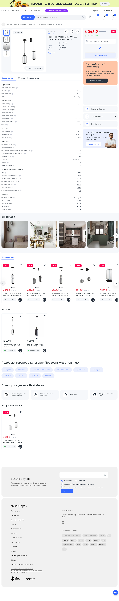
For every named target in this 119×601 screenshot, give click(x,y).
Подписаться (67, 491)
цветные (35, 376)
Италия (79, 94)
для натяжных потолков (41, 370)
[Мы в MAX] (63, 522)
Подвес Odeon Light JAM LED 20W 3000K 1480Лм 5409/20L (12, 294)
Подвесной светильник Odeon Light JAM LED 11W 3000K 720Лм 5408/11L (36, 294)
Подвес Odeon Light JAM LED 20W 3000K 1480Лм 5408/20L (61, 294)
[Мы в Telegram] (78, 522)
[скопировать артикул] (66, 43)
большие (7, 376)
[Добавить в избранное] (66, 31)
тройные (48, 376)
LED (80, 163)
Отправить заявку (96, 81)
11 (80, 166)
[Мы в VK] (70, 522)
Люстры (102, 536)
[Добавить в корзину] (20, 300)
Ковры (78, 545)
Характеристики (8, 78)
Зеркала (96, 540)
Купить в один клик (100, 55)
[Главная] (11, 17)
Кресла (73, 540)
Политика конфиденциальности (22, 565)
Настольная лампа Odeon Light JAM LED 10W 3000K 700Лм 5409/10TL (108, 294)
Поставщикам (15, 542)
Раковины (102, 545)
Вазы (103, 540)
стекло (79, 116)
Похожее (19, 32)
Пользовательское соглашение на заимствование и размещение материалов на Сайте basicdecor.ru (26, 570)
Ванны (85, 545)
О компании (5, 11)
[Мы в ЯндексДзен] (74, 522)
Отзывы (21, 78)
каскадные (96, 370)
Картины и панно (68, 545)
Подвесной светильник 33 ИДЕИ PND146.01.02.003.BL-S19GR (35, 345)
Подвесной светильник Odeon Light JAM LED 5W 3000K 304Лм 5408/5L (85, 294)
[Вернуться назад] (3, 24)
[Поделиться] (72, 31)
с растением (80, 370)
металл (79, 122)
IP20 (80, 190)
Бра (109, 536)
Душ (64, 549)
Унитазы (93, 545)
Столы (88, 540)
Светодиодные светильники (71, 536)
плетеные (21, 370)
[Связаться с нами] (115, 592)
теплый (79, 188)
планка (79, 185)
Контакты (14, 547)
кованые (21, 376)
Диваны (65, 540)
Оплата (13, 524)
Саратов (95, 11)
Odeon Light (62, 47)
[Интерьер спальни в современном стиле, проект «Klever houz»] (14, 234)
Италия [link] (61, 45)
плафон (79, 113)
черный (79, 104)
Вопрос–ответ (33, 78)
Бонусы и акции (16, 538)
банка (79, 125)
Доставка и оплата (17, 520)
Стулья (81, 540)
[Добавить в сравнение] (77, 31)
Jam (60, 50)
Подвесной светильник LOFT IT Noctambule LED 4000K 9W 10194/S (12, 345)
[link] (51, 31)
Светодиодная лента (90, 536)
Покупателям (15, 511)
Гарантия (14, 533)
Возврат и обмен (16, 529)
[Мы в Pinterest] (67, 522)
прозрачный (77, 119)
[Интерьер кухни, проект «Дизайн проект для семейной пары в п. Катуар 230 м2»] (72, 234)
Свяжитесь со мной (94, 144)
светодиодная (76, 160)
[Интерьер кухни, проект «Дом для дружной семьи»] (100, 234)
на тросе (7, 370)
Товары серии (7, 257)
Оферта (13, 560)
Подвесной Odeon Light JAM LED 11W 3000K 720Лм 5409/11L (12, 441)
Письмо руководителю (19, 556)
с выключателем (63, 370)
